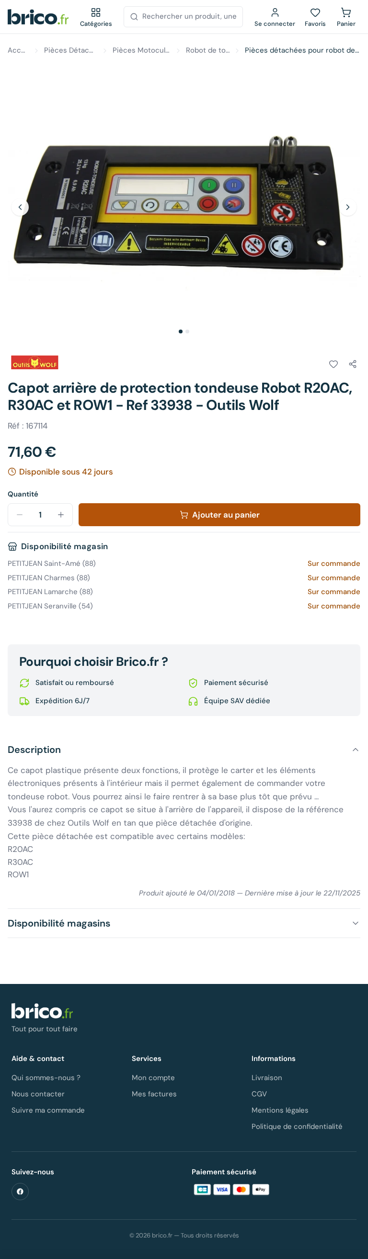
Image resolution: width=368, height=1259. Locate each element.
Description (34, 749)
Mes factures (154, 1094)
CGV (259, 1094)
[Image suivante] (347, 207)
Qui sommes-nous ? (46, 1077)
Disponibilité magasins (59, 923)
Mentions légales (280, 1110)
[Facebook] (20, 1191)
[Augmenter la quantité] (60, 514)
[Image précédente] (20, 207)
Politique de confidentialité (297, 1126)
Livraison (267, 1077)
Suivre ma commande (48, 1110)
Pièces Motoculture (142, 50)
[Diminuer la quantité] (19, 514)
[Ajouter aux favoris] (333, 364)
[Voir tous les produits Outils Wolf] (34, 362)
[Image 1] (181, 331)
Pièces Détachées (70, 50)
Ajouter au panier (226, 514)
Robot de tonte (208, 50)
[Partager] (352, 364)
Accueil (18, 50)
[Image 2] (187, 331)
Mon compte (153, 1077)
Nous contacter (38, 1094)
